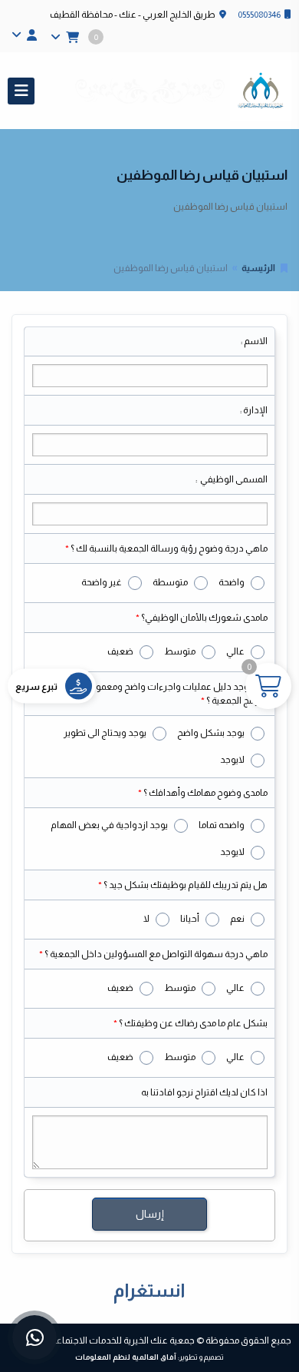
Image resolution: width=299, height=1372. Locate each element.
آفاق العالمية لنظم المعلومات (125, 1357)
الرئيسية (258, 268)
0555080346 (259, 14)
